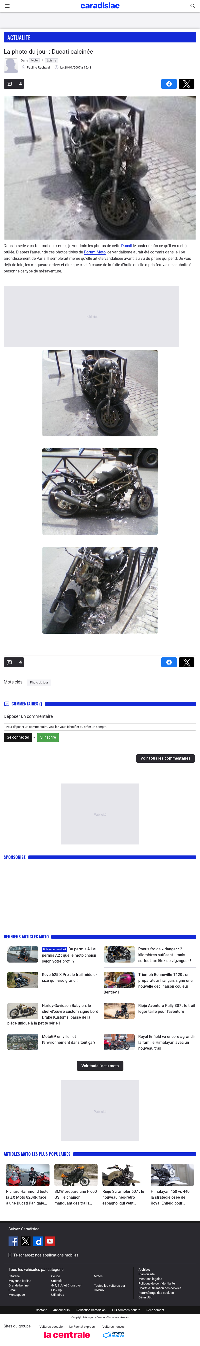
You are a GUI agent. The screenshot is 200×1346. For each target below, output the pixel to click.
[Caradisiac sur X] (26, 1242)
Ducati (126, 245)
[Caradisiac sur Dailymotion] (38, 1242)
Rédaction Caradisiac (91, 1310)
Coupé (55, 1276)
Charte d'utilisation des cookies (160, 1288)
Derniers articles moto (26, 937)
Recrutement (155, 1310)
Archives (144, 1269)
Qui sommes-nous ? (126, 1310)
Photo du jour (39, 682)
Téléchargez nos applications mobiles (45, 1255)
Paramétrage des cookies (156, 1293)
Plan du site (147, 1274)
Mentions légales (150, 1279)
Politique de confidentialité (157, 1283)
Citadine (14, 1276)
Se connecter (18, 737)
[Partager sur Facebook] (170, 82)
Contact (41, 1310)
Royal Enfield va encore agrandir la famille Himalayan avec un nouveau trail (166, 1042)
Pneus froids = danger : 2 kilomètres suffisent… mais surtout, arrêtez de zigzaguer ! (164, 955)
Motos (98, 1276)
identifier (73, 727)
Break (13, 1290)
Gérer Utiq (145, 1297)
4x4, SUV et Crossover (66, 1285)
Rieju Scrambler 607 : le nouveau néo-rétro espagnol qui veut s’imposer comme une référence (123, 1197)
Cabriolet (57, 1281)
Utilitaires (57, 1294)
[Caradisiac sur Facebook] (14, 1242)
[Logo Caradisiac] (100, 10)
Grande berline (19, 1285)
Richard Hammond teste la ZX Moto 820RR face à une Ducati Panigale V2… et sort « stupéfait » (27, 1197)
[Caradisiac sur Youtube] (50, 1242)
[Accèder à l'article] (22, 954)
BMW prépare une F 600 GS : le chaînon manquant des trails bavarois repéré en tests (75, 1197)
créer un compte (95, 727)
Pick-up (56, 1290)
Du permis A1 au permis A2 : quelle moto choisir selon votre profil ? (70, 955)
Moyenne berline (20, 1281)
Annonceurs (61, 1310)
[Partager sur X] (187, 82)
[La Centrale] (67, 1339)
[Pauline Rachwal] (11, 72)
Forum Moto (95, 252)
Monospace (17, 1294)
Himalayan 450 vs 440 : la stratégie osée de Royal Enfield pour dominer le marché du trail (171, 1197)
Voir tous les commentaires (165, 758)
